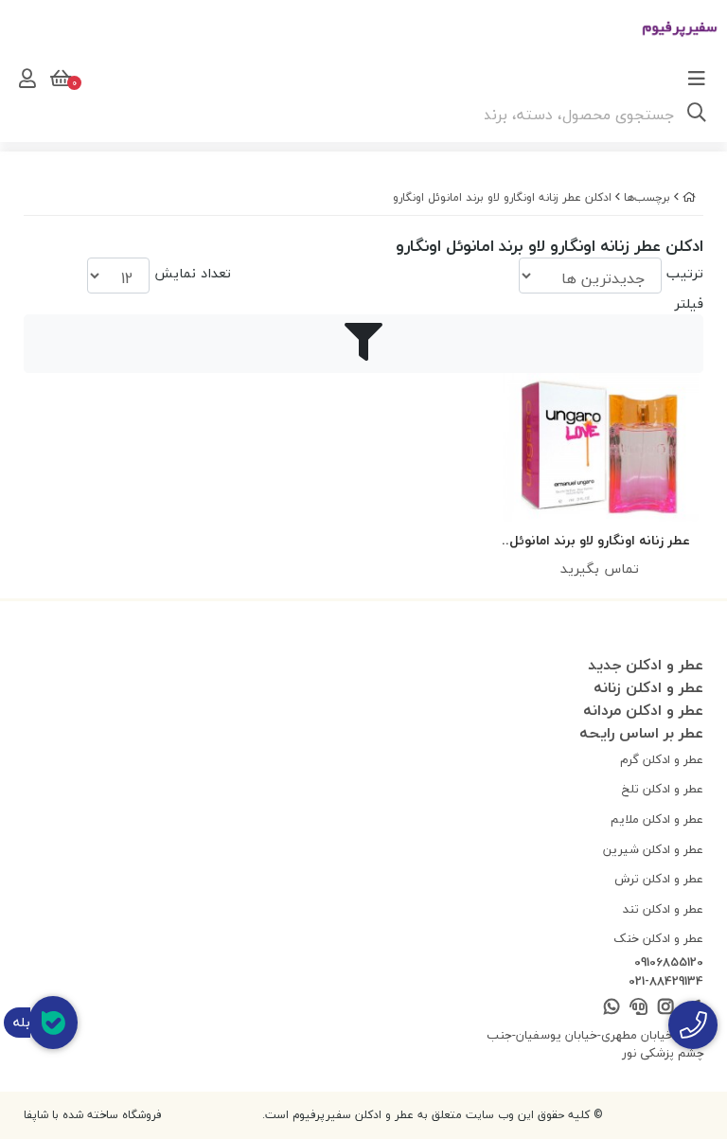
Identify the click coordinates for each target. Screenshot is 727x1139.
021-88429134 (666, 981)
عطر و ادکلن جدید (645, 664)
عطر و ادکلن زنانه (648, 687)
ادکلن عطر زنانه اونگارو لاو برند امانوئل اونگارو (502, 197)
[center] (697, 115)
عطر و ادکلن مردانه (643, 710)
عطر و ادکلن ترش (658, 878)
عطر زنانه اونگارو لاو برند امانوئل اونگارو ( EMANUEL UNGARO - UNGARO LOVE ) (599, 541)
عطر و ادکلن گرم (661, 759)
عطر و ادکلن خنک (658, 938)
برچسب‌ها (647, 197)
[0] (58, 79)
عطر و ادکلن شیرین (653, 849)
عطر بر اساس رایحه (641, 733)
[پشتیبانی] (638, 1008)
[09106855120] (693, 1025)
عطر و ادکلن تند (663, 909)
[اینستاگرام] (665, 1008)
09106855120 (668, 962)
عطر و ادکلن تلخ (662, 788)
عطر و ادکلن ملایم (657, 819)
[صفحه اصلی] (689, 197)
